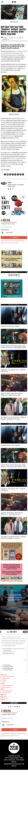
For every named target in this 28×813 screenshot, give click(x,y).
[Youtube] (17, 707)
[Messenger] (8, 174)
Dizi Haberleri (20, 37)
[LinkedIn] (15, 707)
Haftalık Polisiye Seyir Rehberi (10, 326)
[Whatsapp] (18, 174)
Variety (7, 169)
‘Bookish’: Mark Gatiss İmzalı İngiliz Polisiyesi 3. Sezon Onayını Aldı (12, 394)
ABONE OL (15, 237)
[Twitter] (10, 174)
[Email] (23, 174)
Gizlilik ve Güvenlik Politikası (17, 240)
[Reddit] (20, 174)
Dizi (15, 37)
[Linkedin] (15, 174)
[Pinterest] (13, 174)
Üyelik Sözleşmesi (5, 240)
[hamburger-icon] (24, 660)
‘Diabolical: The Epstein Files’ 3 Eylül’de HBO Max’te (13, 370)
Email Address (5, 229)
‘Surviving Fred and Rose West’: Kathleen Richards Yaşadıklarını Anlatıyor (13, 418)
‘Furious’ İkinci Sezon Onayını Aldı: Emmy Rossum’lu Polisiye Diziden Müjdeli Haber (13, 346)
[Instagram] (12, 189)
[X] (11, 707)
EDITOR (9, 182)
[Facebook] (5, 174)
